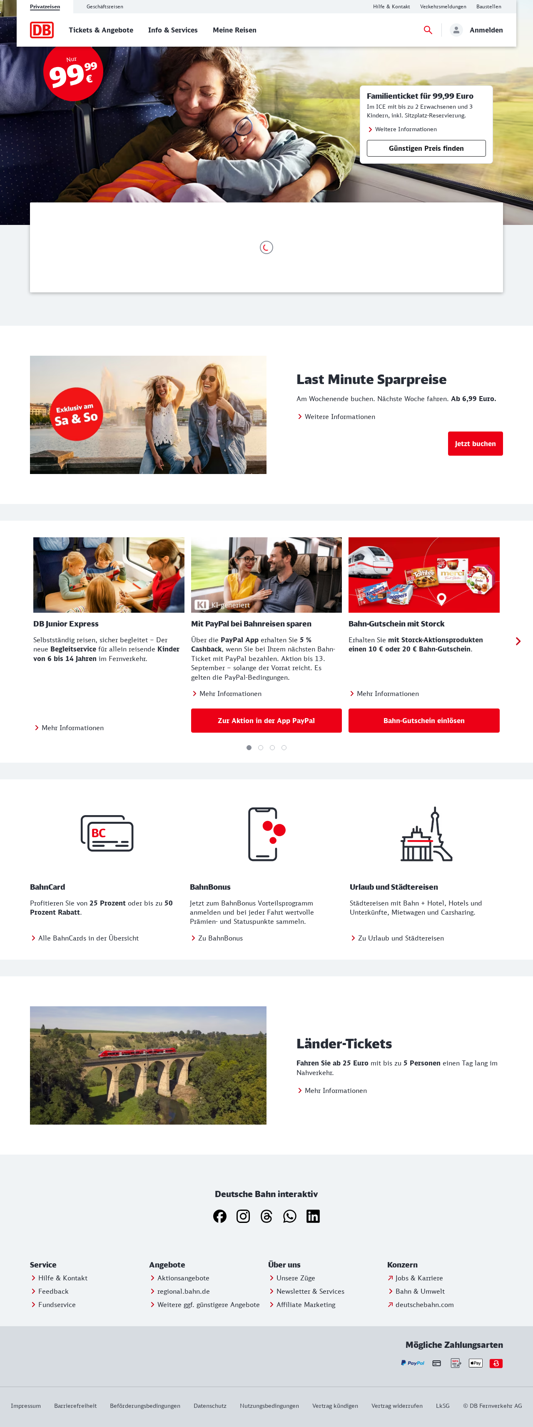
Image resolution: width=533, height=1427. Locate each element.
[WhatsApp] (289, 1216)
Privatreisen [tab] (45, 6)
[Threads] (266, 1216)
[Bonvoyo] (496, 1363)
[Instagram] (243, 1216)
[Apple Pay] (476, 1363)
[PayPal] (413, 1363)
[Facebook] (220, 1216)
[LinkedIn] (313, 1216)
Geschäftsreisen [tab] (105, 6)
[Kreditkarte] (436, 1362)
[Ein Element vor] (518, 642)
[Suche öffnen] (428, 30)
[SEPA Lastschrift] (455, 1363)
